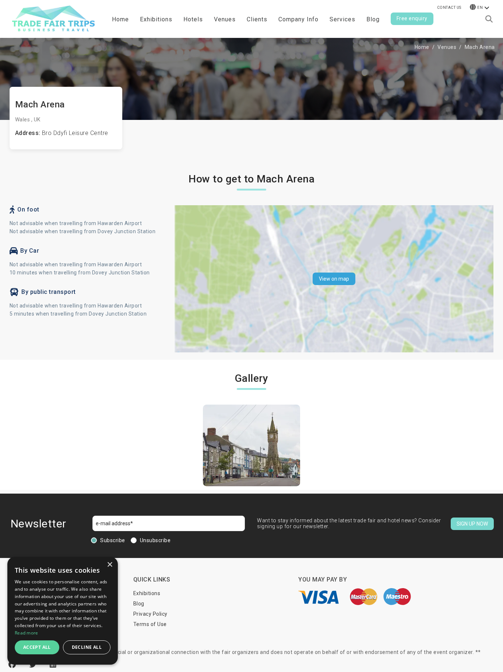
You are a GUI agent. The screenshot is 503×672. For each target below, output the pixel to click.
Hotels (193, 19)
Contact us (449, 8)
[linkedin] (53, 664)
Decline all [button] (87, 647)
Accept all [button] (37, 647)
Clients (257, 19)
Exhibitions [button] (156, 19)
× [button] (109, 565)
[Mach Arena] (251, 445)
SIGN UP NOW (472, 524)
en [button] (480, 8)
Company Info (298, 19)
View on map (334, 279)
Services (342, 19)
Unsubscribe (155, 540)
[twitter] (34, 664)
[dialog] (62, 611)
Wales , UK (28, 119)
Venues (225, 19)
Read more (26, 633)
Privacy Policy (150, 614)
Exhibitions (147, 593)
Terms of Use (150, 624)
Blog (373, 19)
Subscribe (112, 540)
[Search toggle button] (489, 19)
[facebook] (13, 664)
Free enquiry (412, 18)
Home (120, 19)
